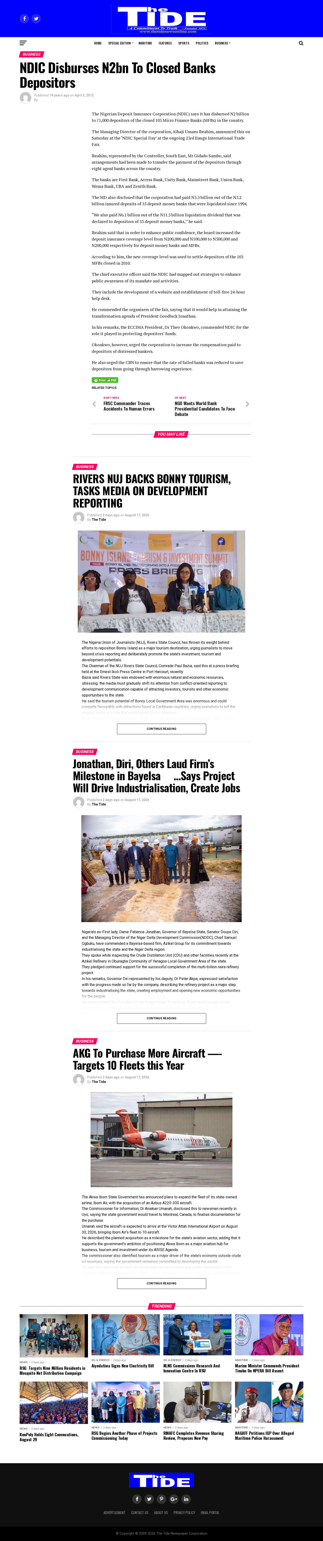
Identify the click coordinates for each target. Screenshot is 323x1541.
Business (221, 42)
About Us (161, 1512)
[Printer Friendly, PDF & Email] (105, 379)
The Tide (99, 519)
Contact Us (139, 1512)
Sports (183, 42)
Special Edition (119, 42)
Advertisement (115, 1512)
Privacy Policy (184, 1512)
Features (165, 42)
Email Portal (210, 1512)
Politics (202, 42)
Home (98, 42)
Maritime (145, 42)
